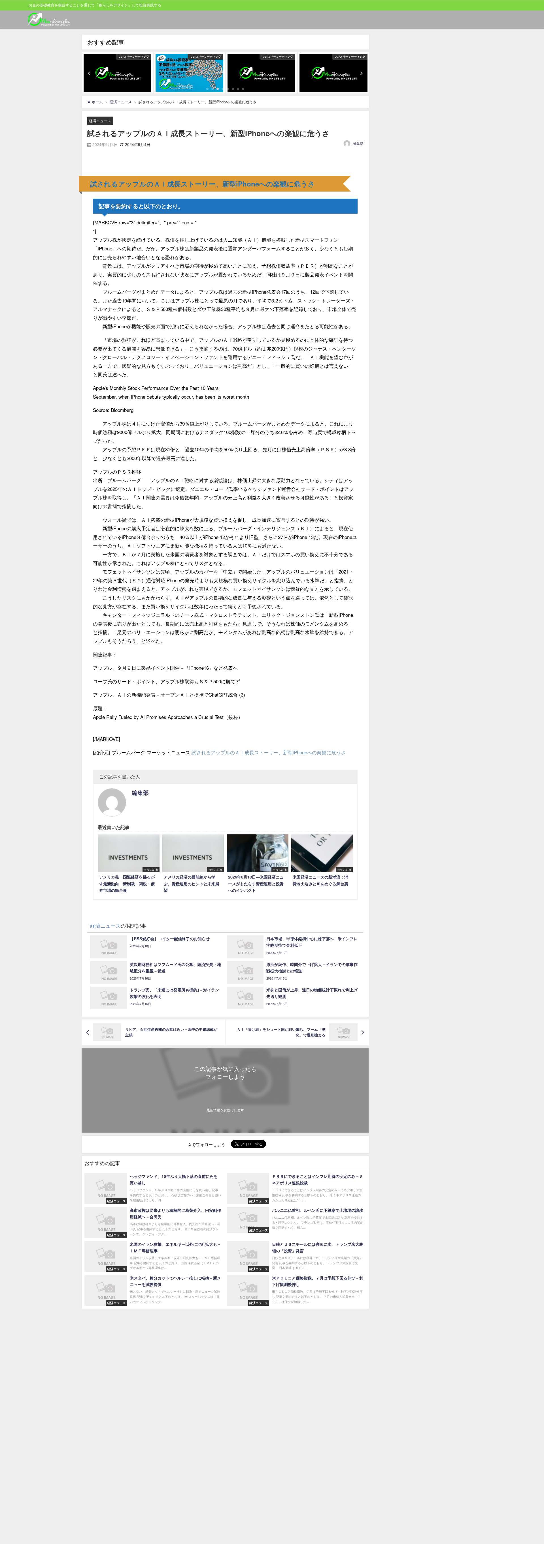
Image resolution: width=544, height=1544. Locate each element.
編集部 (358, 143)
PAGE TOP (527, 1492)
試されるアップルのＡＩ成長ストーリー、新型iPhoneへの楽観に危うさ (269, 752)
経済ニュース (100, 120)
